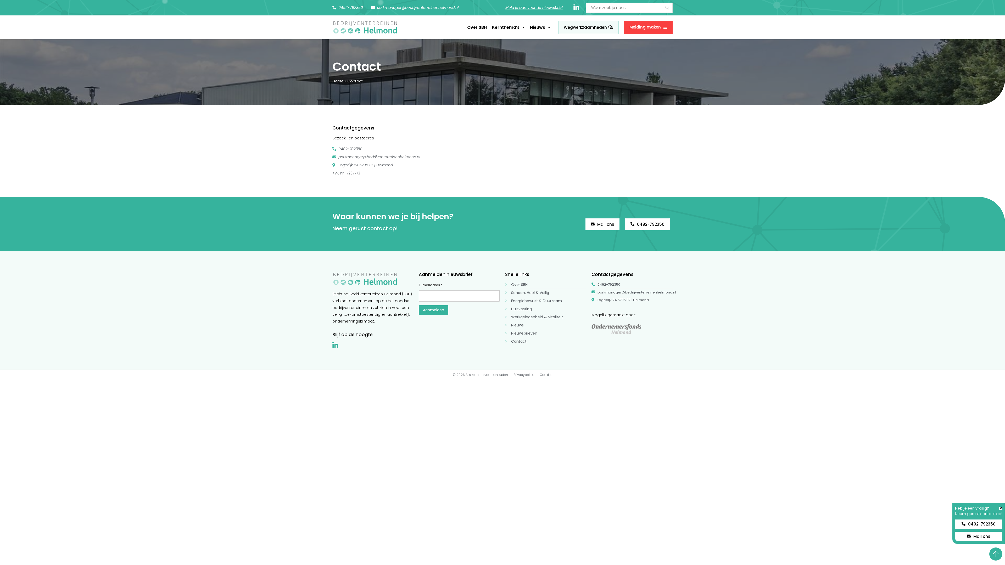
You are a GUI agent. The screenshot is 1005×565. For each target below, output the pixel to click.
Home (338, 81)
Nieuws (537, 27)
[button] (1000, 508)
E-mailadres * (431, 284)
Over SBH (477, 27)
